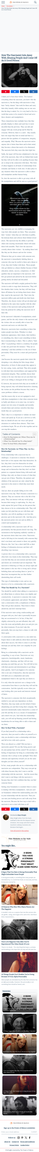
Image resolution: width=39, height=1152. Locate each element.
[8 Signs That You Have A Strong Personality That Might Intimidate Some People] (19, 860)
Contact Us (15, 1142)
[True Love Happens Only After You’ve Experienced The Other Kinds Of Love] (19, 929)
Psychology (10, 6)
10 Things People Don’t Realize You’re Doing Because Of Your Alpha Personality (17, 975)
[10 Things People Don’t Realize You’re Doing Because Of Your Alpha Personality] (19, 962)
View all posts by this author (19, 831)
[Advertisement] (19, 31)
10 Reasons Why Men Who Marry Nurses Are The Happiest (17, 908)
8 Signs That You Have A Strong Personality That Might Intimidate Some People (19, 873)
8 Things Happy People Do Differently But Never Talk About (19, 1031)
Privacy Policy (14, 1145)
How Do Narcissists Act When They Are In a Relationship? (19, 438)
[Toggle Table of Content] (33, 434)
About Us (7, 1142)
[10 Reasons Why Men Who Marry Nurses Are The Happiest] (19, 895)
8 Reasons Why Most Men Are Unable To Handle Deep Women (17, 1112)
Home (3, 6)
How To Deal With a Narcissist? (15, 444)
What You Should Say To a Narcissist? (18, 441)
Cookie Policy (24, 1145)
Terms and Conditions (27, 1142)
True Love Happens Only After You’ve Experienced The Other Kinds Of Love (15, 943)
